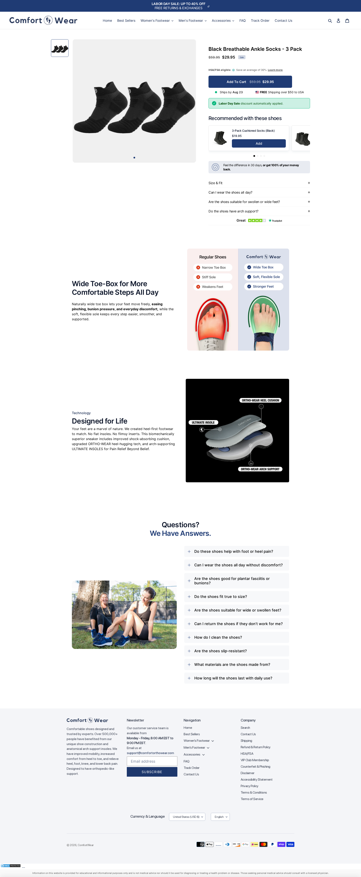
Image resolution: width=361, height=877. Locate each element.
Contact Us (191, 774)
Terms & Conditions (254, 792)
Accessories (192, 754)
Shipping (246, 741)
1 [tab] (134, 157)
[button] (254, 156)
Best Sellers (192, 734)
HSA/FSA (247, 754)
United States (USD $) (186, 816)
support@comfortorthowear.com (150, 753)
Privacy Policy (249, 786)
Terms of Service (252, 799)
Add (259, 143)
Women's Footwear (197, 741)
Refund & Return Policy (256, 747)
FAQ (186, 761)
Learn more (275, 69)
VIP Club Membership (255, 760)
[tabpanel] (134, 101)
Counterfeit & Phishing (255, 766)
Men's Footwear (195, 747)
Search (245, 728)
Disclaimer (247, 773)
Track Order (192, 768)
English (219, 816)
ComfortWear (86, 845)
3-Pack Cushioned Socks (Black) (253, 130)
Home (188, 728)
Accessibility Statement (257, 779)
